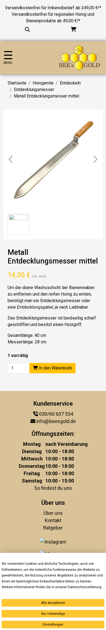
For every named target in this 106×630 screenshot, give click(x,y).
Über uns (53, 513)
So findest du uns (53, 488)
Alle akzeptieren (53, 603)
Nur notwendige (53, 614)
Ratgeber (53, 528)
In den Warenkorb (55, 368)
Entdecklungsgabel (35, 307)
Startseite (17, 83)
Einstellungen (53, 624)
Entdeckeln (70, 83)
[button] (18, 224)
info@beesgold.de (56, 421)
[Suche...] (27, 29)
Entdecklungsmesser (34, 89)
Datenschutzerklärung (84, 587)
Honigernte (43, 83)
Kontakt (53, 520)
